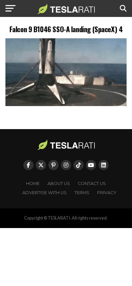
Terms (81, 192)
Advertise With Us (44, 192)
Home (33, 183)
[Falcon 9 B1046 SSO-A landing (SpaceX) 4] (65, 104)
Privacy (106, 192)
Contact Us (92, 183)
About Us (58, 183)
